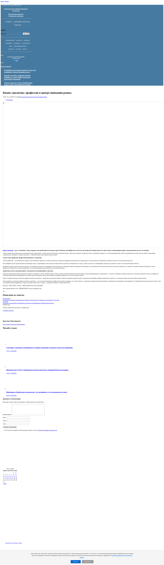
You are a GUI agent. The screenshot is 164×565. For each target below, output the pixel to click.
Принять (75, 561)
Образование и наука (20, 46)
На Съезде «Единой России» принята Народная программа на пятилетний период (33, 450)
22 (14, 478)
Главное (8, 21)
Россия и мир (26, 43)
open (2, 62)
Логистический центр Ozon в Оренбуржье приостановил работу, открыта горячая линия (36, 460)
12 (8, 476)
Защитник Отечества (21, 21)
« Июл (5, 483)
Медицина (17, 43)
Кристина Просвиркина (26, 97)
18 (6, 478)
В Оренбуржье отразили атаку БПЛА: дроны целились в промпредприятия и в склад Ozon (98, 450)
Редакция (12, 542)
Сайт (4, 424)
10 (3, 476)
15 (14, 476)
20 (10, 478)
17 (3, 478)
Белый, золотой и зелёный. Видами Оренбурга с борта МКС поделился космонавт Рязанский (17, 77)
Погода (25, 49)
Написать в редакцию (15, 56)
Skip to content (5, 1)
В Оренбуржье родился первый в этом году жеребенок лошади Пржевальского (20, 71)
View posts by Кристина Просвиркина (14, 324)
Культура (18, 49)
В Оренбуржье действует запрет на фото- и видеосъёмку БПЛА (82, 465)
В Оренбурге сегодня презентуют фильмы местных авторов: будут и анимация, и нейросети (37, 445)
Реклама (20, 542)
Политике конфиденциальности (48, 430)
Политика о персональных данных (13, 543)
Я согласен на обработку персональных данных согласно (31, 430)
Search (25, 34)
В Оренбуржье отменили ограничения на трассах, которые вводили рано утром (32, 455)
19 (8, 478)
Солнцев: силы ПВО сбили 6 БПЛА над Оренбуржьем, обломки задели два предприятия (104, 445)
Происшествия (10, 40)
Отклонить (88, 561)
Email (5, 420)
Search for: (4, 34)
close (2, 55)
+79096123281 (16, 58)
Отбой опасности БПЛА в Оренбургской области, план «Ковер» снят (87, 455)
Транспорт (11, 49)
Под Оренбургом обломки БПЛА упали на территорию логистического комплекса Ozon (102, 460)
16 (16, 476)
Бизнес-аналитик (8, 250)
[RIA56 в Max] (17, 61)
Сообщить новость (8, 310)
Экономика (8, 43)
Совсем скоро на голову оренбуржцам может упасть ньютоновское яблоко (18, 84)
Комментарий (7, 414)
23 (16, 478)
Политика (26, 40)
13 (10, 476)
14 (12, 476)
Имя (4, 417)
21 (12, 478)
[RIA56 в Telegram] (15, 61)
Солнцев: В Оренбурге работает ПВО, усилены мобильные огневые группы (31, 465)
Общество (19, 40)
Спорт (10, 46)
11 (5, 476)
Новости (17, 25)
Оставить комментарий (40, 97)
